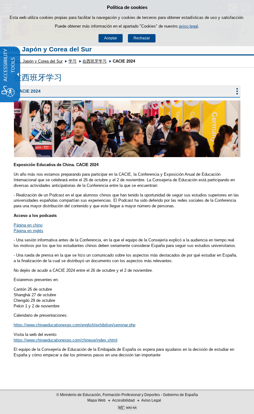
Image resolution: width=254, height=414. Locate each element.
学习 (72, 61)
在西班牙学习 (94, 61)
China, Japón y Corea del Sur (46, 49)
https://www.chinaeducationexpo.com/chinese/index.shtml (65, 340)
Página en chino (28, 225)
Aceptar (110, 38)
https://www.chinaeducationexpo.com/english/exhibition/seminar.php (74, 325)
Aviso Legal (151, 400)
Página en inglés (28, 230)
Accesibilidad (123, 400)
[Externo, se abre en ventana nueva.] (127, 408)
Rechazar (142, 38)
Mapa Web (96, 400)
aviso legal (188, 26)
